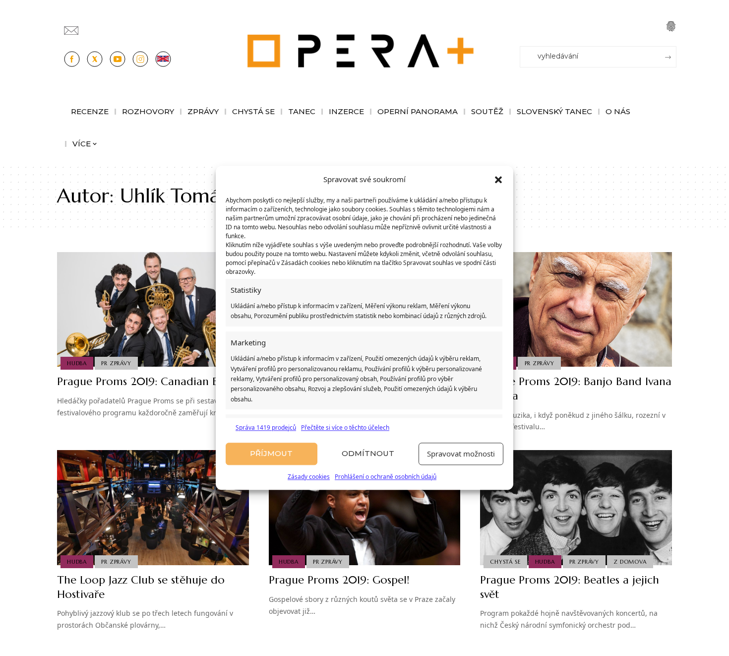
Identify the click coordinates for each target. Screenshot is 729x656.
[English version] (163, 59)
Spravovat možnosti (461, 454)
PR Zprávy (116, 363)
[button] (498, 180)
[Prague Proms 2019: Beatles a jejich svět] (576, 507)
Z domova (629, 561)
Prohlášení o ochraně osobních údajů (385, 476)
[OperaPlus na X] (95, 59)
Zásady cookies (309, 476)
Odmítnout (368, 454)
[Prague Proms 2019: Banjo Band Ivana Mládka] (576, 309)
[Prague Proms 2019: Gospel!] (365, 507)
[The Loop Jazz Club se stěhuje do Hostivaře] (153, 507)
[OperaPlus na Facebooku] (72, 59)
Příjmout (271, 454)
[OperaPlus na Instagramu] (140, 59)
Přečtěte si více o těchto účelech (345, 427)
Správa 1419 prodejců (266, 427)
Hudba (77, 363)
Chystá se (505, 561)
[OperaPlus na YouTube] (117, 59)
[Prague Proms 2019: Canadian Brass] (153, 309)
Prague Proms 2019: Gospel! (339, 580)
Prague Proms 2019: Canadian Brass (147, 381)
